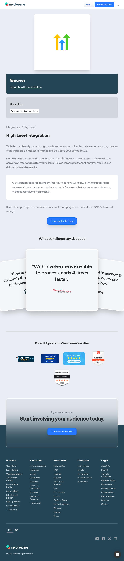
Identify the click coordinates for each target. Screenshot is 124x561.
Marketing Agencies (34, 497)
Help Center (59, 466)
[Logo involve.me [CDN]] (15, 4)
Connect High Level (62, 221)
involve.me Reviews (59, 483)
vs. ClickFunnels (85, 478)
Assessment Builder (11, 479)
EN (10, 530)
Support (57, 478)
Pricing (57, 496)
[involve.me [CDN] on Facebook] (103, 538)
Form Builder (12, 470)
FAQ (56, 470)
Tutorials (57, 474)
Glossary (57, 508)
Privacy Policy (107, 484)
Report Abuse (107, 496)
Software (34, 492)
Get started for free (62, 431)
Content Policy (108, 492)
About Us (105, 466)
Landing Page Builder (12, 485)
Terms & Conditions (106, 475)
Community (59, 492)
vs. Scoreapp (83, 466)
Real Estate (35, 478)
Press (56, 516)
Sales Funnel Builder (12, 496)
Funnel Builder (12, 506)
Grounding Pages (61, 504)
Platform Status (60, 500)
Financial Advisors (38, 466)
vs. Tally (81, 470)
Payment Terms (108, 480)
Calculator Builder (14, 474)
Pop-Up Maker (13, 502)
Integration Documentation (26, 87)
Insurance (34, 470)
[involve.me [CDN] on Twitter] (109, 538)
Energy (33, 474)
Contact (105, 504)
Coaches (34, 482)
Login (88, 4)
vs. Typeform (83, 474)
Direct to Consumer (35, 487)
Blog (56, 488)
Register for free (104, 4)
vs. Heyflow (83, 482)
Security (105, 500)
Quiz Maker (11, 466)
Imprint (104, 470)
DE (16, 530)
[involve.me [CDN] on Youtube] (97, 538)
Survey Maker (12, 491)
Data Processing (108, 488)
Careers (57, 512)
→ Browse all (11, 509)
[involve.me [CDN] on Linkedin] (115, 538)
